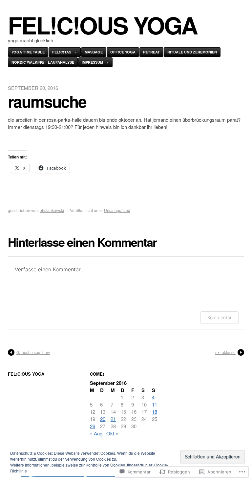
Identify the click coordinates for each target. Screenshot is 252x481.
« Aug (96, 433)
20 (102, 418)
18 (154, 411)
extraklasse (225, 352)
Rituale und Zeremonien (192, 52)
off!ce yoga (123, 52)
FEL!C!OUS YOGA (102, 25)
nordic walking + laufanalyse (42, 62)
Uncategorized (117, 210)
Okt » (112, 433)
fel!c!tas (61, 52)
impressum (92, 62)
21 (113, 418)
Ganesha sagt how (33, 352)
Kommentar (219, 317)
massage (94, 52)
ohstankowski (52, 210)
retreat (151, 52)
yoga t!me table (28, 52)
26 (92, 426)
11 (154, 404)
